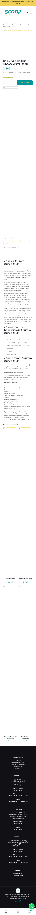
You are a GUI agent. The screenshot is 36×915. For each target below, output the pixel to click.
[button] (32, 906)
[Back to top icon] (18, 890)
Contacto (18, 760)
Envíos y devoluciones (18, 762)
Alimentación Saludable (19, 242)
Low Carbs (6, 244)
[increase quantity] (14, 83)
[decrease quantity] (5, 83)
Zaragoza (18, 768)
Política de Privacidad (18, 764)
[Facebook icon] (18, 901)
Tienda (5, 23)
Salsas (14, 25)
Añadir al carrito (25, 82)
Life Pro (12, 238)
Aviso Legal (18, 766)
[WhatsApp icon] (16, 901)
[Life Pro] (10, 161)
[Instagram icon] (20, 901)
